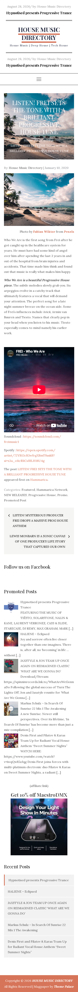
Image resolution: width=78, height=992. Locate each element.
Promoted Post (15, 500)
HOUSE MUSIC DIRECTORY (39, 33)
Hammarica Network (52, 490)
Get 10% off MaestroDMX (39, 794)
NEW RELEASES (15, 495)
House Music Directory (54, 6)
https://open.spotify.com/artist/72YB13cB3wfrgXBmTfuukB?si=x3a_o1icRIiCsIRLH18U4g (29, 455)
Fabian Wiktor (44, 231)
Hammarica (39, 480)
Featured (28, 490)
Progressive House (42, 495)
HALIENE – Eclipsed (22, 891)
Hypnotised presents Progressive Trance (39, 13)
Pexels (69, 231)
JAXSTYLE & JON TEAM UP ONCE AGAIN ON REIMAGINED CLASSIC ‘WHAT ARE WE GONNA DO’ (38, 908)
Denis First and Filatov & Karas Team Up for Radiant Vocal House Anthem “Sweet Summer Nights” (37, 947)
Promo (62, 495)
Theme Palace (64, 986)
